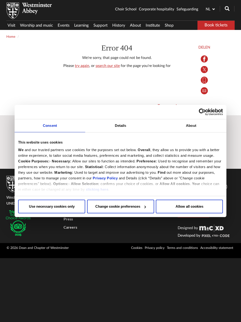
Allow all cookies (189, 206)
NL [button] (208, 9)
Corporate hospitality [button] (156, 9)
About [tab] (191, 126)
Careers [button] (70, 227)
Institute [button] (153, 25)
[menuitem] (13, 25)
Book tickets (216, 25)
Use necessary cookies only (52, 206)
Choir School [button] (126, 9)
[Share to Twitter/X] (204, 69)
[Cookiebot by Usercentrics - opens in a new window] (202, 112)
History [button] (118, 25)
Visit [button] (11, 25)
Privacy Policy (105, 178)
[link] (211, 228)
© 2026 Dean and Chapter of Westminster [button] (38, 248)
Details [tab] (120, 126)
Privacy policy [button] (155, 248)
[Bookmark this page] (204, 80)
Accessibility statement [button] (216, 248)
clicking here (97, 189)
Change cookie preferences (117, 206)
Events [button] (63, 25)
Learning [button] (81, 25)
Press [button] (68, 219)
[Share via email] (204, 90)
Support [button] (100, 25)
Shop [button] (169, 25)
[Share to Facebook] (204, 58)
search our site (108, 66)
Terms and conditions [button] (182, 248)
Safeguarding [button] (187, 9)
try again (82, 66)
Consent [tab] (50, 126)
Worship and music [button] (36, 25)
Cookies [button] (136, 248)
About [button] (135, 25)
